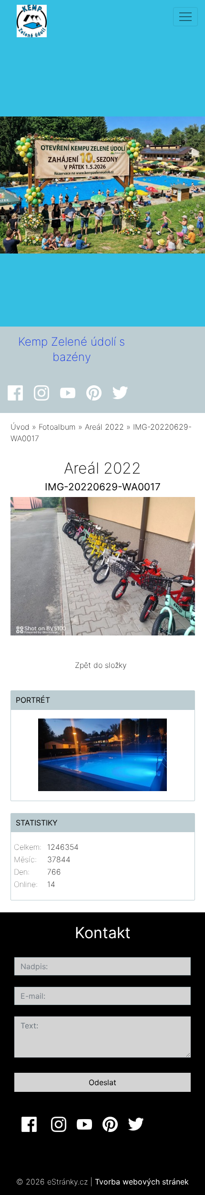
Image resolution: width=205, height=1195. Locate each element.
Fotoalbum (57, 427)
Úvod (20, 427)
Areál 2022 (104, 427)
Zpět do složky (101, 665)
